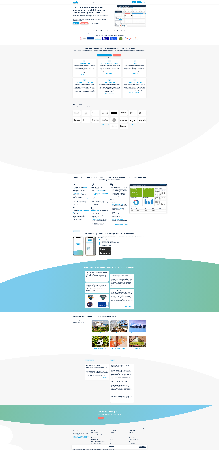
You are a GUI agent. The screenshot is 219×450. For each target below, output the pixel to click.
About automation (134, 73)
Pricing (97, 2)
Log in (144, 2)
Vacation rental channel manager (100, 332)
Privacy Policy (111, 446)
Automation (134, 63)
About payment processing (134, 92)
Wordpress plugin (96, 226)
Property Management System (97, 434)
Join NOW (101, 417)
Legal (111, 437)
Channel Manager (91, 2)
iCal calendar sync (78, 193)
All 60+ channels (109, 42)
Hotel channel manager (119, 332)
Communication (109, 82)
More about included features (121, 224)
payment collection (100, 190)
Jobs (111, 441)
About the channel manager (84, 74)
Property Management (109, 63)
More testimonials (129, 306)
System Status (132, 443)
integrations (119, 208)
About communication (109, 93)
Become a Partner (132, 437)
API (129, 441)
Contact (139, 2)
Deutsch (144, 428)
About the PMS (109, 73)
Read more (105, 377)
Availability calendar (97, 217)
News (113, 360)
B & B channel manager (100, 348)
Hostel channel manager (118, 348)
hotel (76, 434)
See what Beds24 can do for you (104, 55)
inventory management (83, 198)
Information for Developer (134, 439)
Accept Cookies (142, 446)
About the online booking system (84, 95)
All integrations (133, 124)
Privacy (111, 439)
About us (112, 432)
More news (130, 400)
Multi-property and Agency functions (98, 441)
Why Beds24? (131, 432)
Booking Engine (95, 210)
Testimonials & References (115, 434)
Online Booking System (84, 82)
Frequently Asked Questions (134, 434)
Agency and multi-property (117, 204)
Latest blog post (90, 360)
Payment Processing (134, 82)
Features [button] (84, 2)
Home (80, 2)
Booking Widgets (94, 439)
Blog (111, 443)
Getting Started (132, 435)
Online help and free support (117, 219)
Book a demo (76, 23)
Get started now (84, 23)
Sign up (133, 2)
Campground (137, 348)
